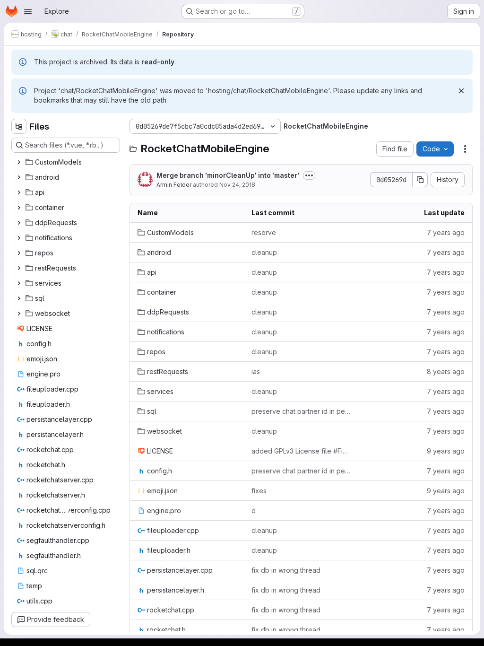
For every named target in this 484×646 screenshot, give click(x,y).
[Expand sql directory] (19, 298)
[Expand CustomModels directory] (19, 162)
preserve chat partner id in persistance (300, 411)
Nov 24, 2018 (237, 184)
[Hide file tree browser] (18, 126)
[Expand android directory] (19, 177)
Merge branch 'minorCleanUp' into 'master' (227, 175)
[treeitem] (66, 162)
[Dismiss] (461, 90)
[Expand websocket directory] (19, 313)
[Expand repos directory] (19, 253)
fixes (259, 491)
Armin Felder (173, 184)
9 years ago (446, 451)
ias (255, 371)
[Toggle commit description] (309, 175)
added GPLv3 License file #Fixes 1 (300, 451)
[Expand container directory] (19, 207)
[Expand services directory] (19, 283)
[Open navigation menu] (27, 11)
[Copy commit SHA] (420, 179)
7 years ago (446, 232)
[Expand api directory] (19, 192)
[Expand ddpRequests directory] (19, 222)
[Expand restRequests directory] (19, 268)
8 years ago (446, 371)
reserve (263, 232)
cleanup (264, 252)
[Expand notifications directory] (19, 238)
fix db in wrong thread (285, 570)
